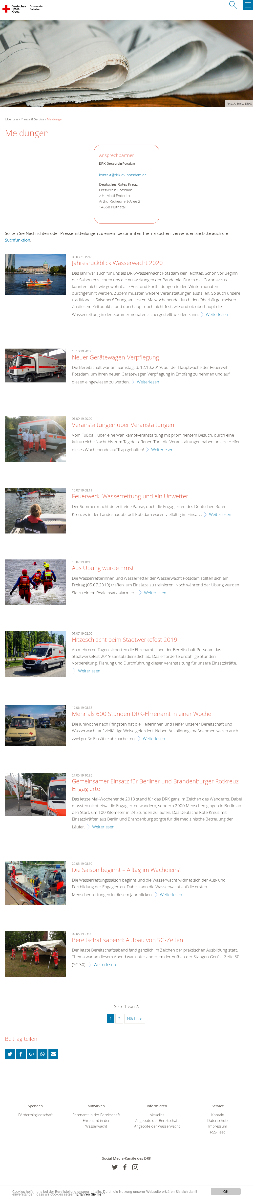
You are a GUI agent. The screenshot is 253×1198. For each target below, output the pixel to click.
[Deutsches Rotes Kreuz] (14, 10)
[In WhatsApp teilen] (42, 1054)
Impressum (217, 1126)
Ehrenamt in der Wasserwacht (96, 1123)
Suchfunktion (17, 240)
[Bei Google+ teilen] (32, 1054)
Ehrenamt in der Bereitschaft (96, 1114)
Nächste (134, 1018)
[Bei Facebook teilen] (21, 1054)
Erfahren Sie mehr (90, 1194)
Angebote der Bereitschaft (157, 1120)
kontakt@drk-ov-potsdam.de (123, 175)
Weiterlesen (217, 314)
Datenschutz (217, 1120)
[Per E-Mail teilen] (53, 1054)
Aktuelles (157, 1114)
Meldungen (55, 119)
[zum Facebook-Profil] (115, 1167)
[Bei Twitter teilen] (10, 1054)
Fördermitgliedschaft (35, 1114)
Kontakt (217, 1114)
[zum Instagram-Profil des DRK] (135, 1167)
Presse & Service (32, 119)
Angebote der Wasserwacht (157, 1126)
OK (225, 1191)
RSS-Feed (218, 1132)
